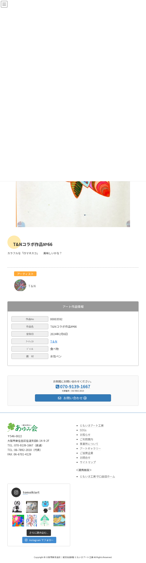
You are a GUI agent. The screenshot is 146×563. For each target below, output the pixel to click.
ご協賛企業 (86, 453)
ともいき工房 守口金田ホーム (97, 476)
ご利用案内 (86, 439)
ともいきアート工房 (92, 425)
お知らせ (85, 434)
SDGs (83, 430)
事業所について (89, 444)
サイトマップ (88, 462)
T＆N (53, 342)
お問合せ (85, 457)
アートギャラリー (90, 448)
